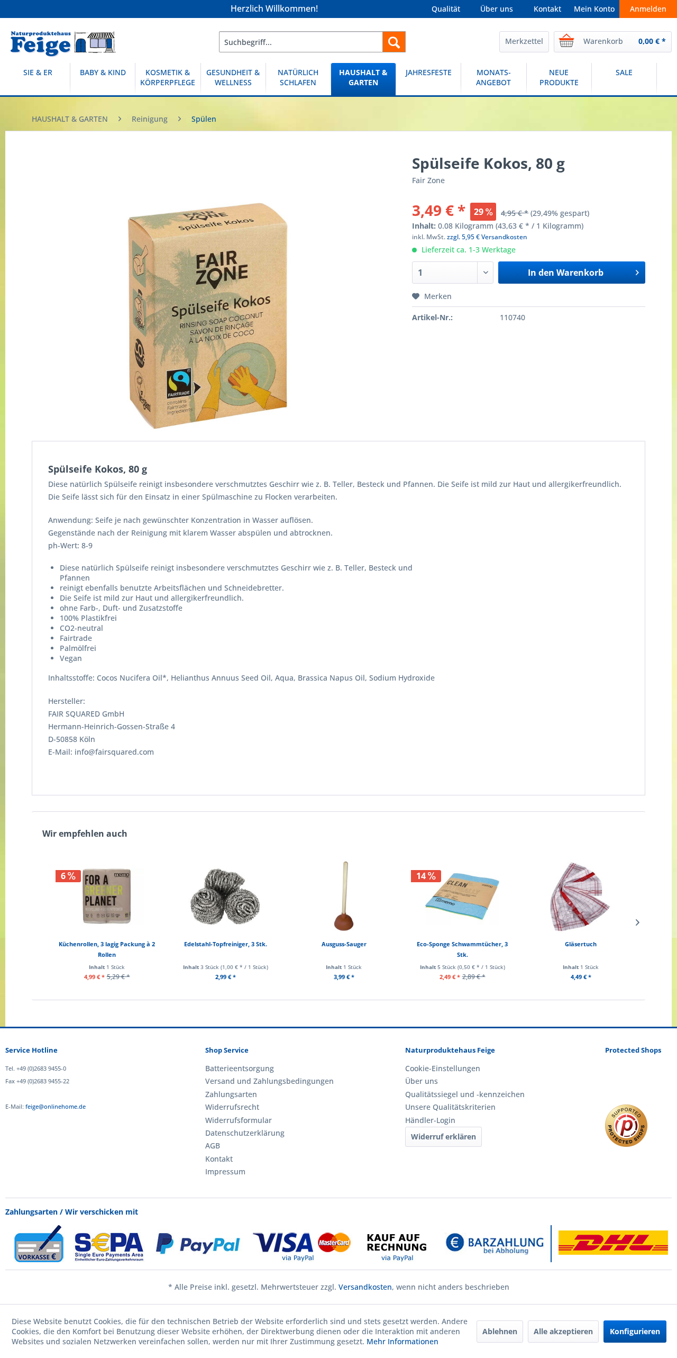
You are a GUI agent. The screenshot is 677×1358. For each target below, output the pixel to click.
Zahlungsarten (231, 1094)
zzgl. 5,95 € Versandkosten (487, 236)
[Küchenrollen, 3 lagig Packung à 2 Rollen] (107, 896)
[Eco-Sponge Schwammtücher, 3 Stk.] (462, 896)
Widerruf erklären (443, 1136)
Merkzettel (524, 41)
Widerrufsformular (238, 1120)
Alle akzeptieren (563, 1331)
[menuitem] (312, 41)
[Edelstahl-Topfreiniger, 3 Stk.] (225, 896)
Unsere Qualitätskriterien (450, 1107)
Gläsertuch (581, 944)
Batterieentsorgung (239, 1068)
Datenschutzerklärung (245, 1133)
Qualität (446, 9)
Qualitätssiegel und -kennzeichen (465, 1094)
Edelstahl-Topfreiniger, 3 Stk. (225, 944)
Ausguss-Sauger (344, 944)
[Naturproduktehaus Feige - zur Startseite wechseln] (63, 44)
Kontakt (547, 9)
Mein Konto (594, 9)
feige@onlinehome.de (55, 1106)
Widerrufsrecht (232, 1107)
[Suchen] (394, 41)
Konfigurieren (635, 1331)
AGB (212, 1145)
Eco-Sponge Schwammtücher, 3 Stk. (462, 949)
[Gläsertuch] (581, 896)
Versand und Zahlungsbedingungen (269, 1081)
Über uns (496, 9)
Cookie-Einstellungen (442, 1068)
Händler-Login (430, 1120)
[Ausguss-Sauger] (344, 896)
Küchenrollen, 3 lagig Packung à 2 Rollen (107, 949)
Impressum (225, 1171)
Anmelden (648, 9)
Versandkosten (365, 1287)
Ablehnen (499, 1331)
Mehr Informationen (402, 1341)
